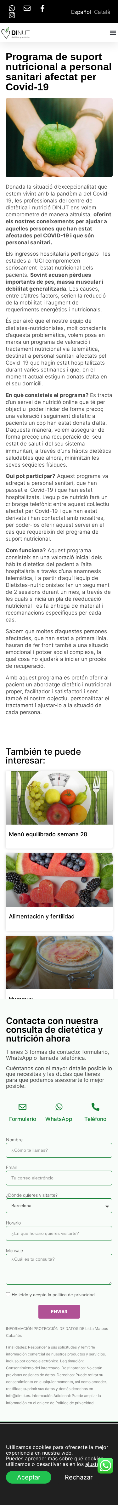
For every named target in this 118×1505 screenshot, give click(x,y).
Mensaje (14, 1250)
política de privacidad (74, 1294)
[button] (113, 33)
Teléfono (95, 1119)
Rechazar (79, 1477)
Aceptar (28, 1477)
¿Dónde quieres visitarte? (32, 1195)
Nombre (14, 1139)
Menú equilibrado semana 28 (48, 834)
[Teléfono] (95, 1107)
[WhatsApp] (59, 1107)
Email (11, 1167)
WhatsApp (58, 1119)
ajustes (93, 1464)
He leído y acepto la (53, 1294)
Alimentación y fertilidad (42, 916)
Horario (13, 1222)
